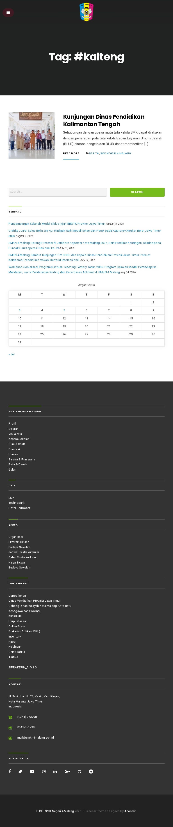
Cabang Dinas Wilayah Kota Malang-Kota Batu (40, 606)
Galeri (12, 469)
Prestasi (14, 449)
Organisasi (16, 536)
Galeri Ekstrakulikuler (23, 557)
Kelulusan (15, 646)
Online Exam (17, 626)
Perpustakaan (18, 621)
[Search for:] (58, 192)
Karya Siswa (17, 562)
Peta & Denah (18, 464)
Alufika (13, 657)
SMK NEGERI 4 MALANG (115, 153)
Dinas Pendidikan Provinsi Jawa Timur (35, 600)
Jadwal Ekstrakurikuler (24, 552)
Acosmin (130, 811)
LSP (11, 497)
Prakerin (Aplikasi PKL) (24, 631)
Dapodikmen (17, 595)
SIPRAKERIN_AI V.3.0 (22, 667)
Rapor (13, 641)
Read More (71, 153)
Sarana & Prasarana (22, 459)
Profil (12, 423)
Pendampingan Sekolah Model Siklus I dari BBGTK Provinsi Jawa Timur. (57, 223)
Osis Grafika (17, 652)
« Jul (12, 354)
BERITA (94, 153)
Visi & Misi (16, 434)
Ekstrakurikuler (19, 542)
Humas (13, 454)
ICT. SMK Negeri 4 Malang (56, 811)
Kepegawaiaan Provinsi (24, 611)
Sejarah (14, 428)
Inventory (15, 636)
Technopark (17, 502)
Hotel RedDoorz (19, 508)
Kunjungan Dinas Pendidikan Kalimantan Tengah (103, 120)
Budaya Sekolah (19, 547)
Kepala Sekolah (19, 439)
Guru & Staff (17, 444)
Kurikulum (15, 616)
